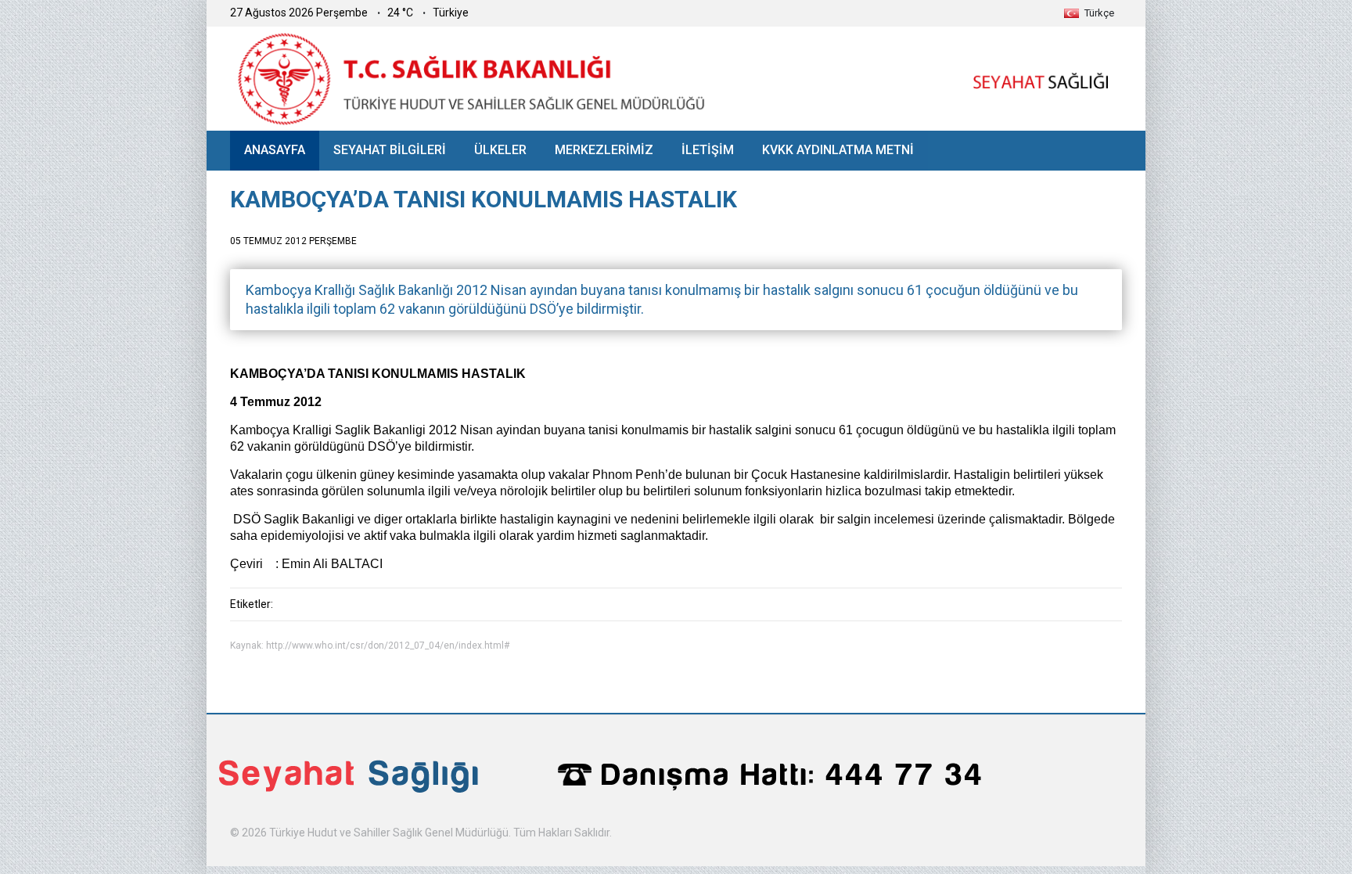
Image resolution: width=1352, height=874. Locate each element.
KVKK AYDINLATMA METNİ (838, 149)
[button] (1089, 13)
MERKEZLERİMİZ (604, 149)
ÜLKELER (500, 149)
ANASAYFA (274, 149)
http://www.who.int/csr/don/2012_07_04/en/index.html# (387, 645)
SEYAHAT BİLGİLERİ (389, 149)
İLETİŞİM (707, 149)
